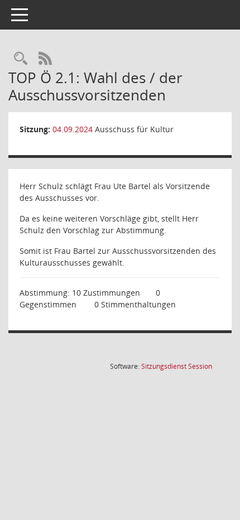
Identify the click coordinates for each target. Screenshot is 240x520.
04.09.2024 (72, 129)
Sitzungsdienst (176, 366)
